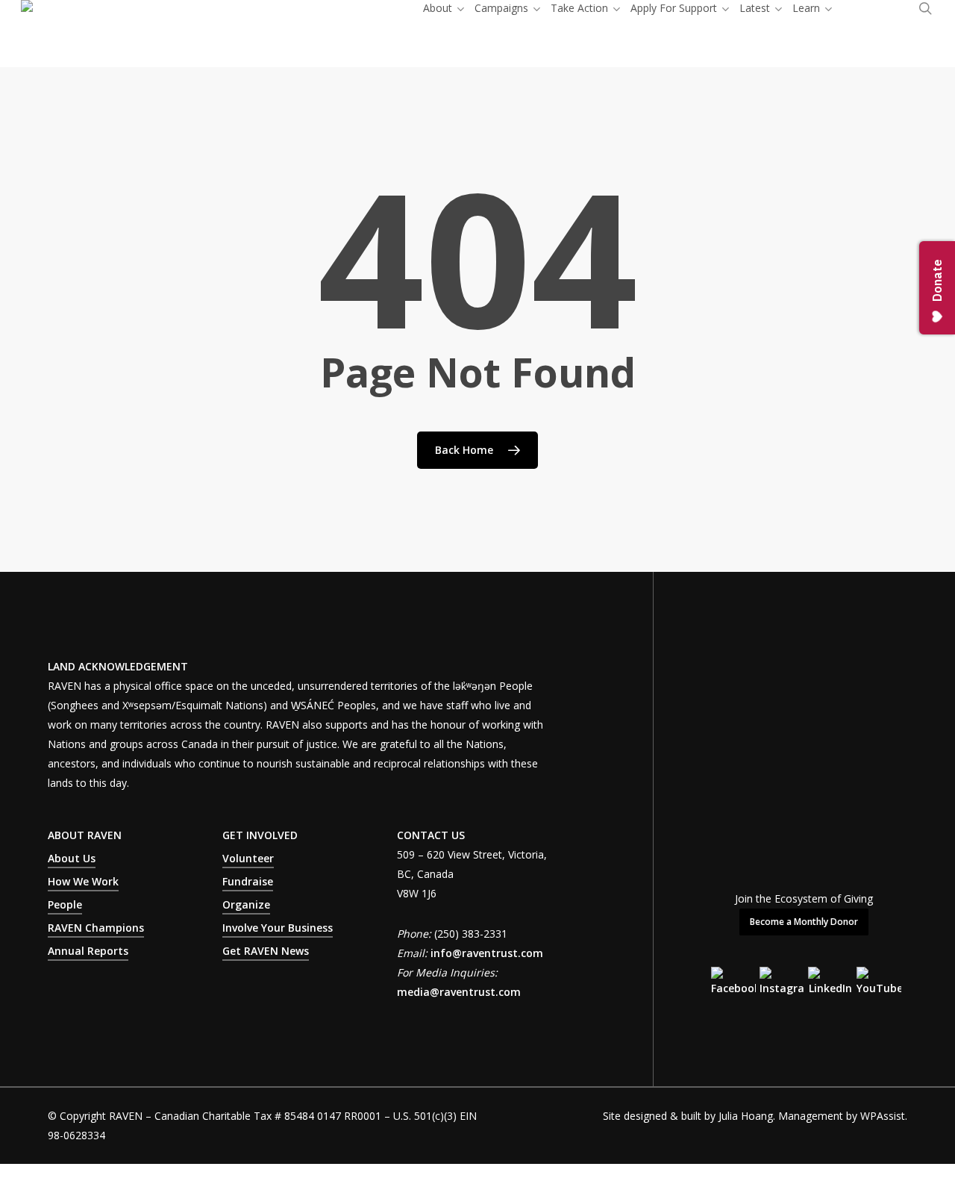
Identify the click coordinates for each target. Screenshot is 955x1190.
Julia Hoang (745, 1116)
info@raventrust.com (486, 953)
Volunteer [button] (248, 858)
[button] (803, 922)
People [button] (65, 904)
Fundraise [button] (247, 881)
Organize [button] (246, 904)
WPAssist (882, 1116)
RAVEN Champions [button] (96, 927)
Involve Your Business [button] (277, 927)
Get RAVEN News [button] (265, 951)
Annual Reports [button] (88, 951)
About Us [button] (72, 858)
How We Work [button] (83, 881)
